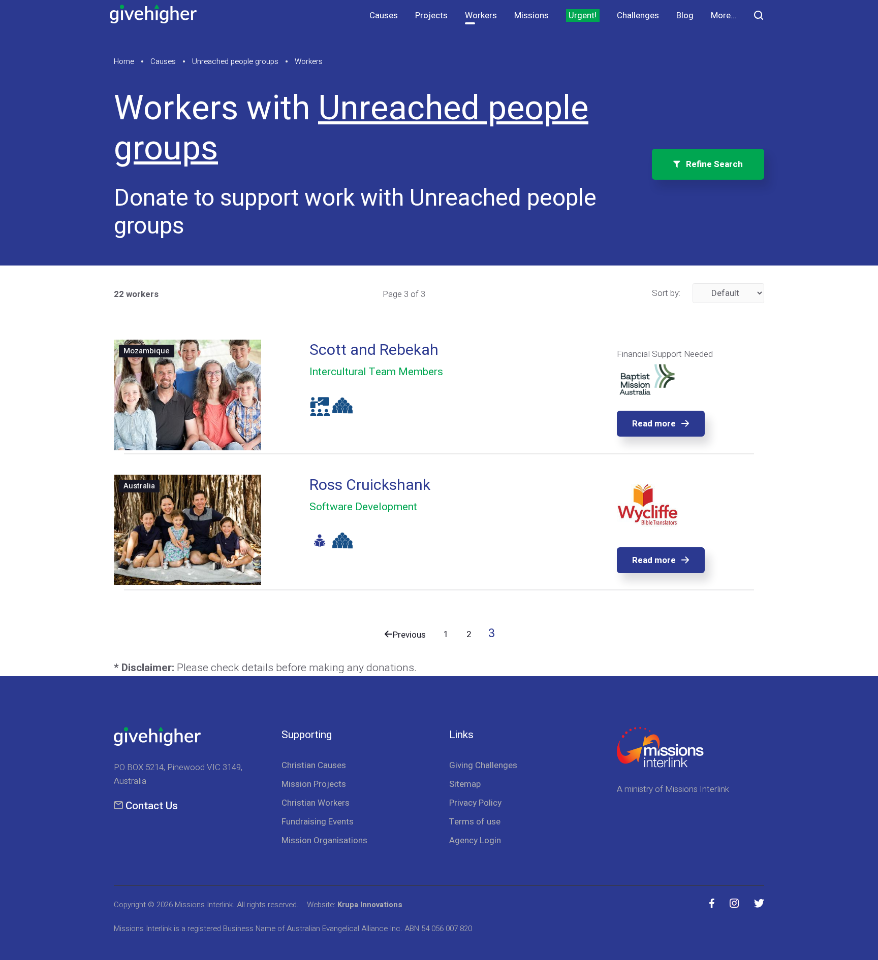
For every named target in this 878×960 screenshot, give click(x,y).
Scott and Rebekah (373, 350)
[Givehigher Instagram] (734, 904)
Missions (531, 15)
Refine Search (711, 164)
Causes (383, 15)
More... (724, 15)
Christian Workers (315, 803)
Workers (481, 15)
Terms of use (474, 821)
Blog (685, 15)
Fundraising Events (317, 821)
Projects (431, 15)
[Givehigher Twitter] (759, 904)
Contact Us (152, 806)
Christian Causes (313, 765)
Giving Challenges (483, 765)
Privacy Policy (475, 803)
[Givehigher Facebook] (711, 904)
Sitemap (465, 784)
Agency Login (475, 840)
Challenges (638, 15)
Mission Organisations (324, 840)
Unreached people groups (235, 61)
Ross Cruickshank (369, 485)
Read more (654, 423)
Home (124, 61)
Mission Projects (313, 784)
